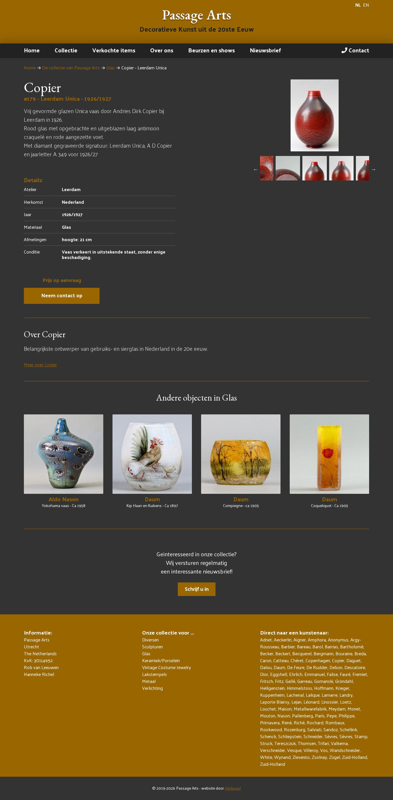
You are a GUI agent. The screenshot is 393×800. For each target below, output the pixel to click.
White (266, 757)
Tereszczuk (285, 743)
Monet (354, 708)
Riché (299, 722)
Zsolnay (319, 757)
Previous (256, 169)
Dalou (266, 667)
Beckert (282, 653)
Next (373, 169)
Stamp (360, 736)
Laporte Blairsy (274, 702)
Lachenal (295, 695)
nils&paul (233, 788)
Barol (317, 646)
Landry (346, 695)
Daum (279, 667)
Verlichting (152, 688)
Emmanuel (314, 674)
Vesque (294, 750)
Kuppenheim (272, 695)
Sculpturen (152, 646)
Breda (360, 653)
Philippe (346, 715)
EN (366, 4)
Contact (358, 50)
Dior (264, 674)
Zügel (334, 757)
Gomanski (323, 681)
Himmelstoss (299, 688)
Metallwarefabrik (310, 708)
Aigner (299, 639)
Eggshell (278, 674)
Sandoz (330, 729)
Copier (338, 660)
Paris (320, 715)
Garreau (304, 681)
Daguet (353, 660)
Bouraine (343, 653)
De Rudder (316, 667)
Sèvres (331, 736)
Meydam (337, 708)
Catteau (281, 660)
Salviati (314, 729)
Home (32, 50)
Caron (265, 660)
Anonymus (338, 639)
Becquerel (302, 653)
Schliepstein (290, 736)
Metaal (149, 681)
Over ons (161, 50)
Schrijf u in (197, 588)
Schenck (268, 736)
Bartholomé (351, 646)
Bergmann (323, 653)
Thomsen (307, 743)
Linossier (329, 702)
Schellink (348, 729)
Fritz (279, 681)
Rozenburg (294, 729)
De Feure (295, 667)
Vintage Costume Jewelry (166, 667)
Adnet (266, 639)
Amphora (317, 639)
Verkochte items (113, 50)
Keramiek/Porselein (161, 660)
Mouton (267, 715)
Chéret (297, 660)
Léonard (311, 702)
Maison (285, 708)
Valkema (339, 743)
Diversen (150, 639)
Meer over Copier (40, 364)
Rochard (315, 722)
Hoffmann (323, 688)
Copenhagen (318, 660)
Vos (324, 750)
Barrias (331, 646)
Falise (332, 674)
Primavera (270, 722)
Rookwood (271, 729)
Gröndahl (344, 681)
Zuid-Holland (354, 757)
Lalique (313, 695)
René (287, 722)
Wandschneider (345, 750)
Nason (283, 715)
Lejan (296, 702)
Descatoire (354, 667)
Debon (335, 667)
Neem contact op (61, 295)
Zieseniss (301, 757)
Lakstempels (154, 674)
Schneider (313, 736)
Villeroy (311, 750)
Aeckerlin (282, 639)
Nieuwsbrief (265, 50)
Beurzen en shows (211, 50)
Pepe (332, 715)
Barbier (288, 646)
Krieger (342, 688)
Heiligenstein (272, 688)
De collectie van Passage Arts (71, 67)
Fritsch (266, 681)
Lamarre (329, 695)
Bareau (303, 646)
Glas (110, 67)
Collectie (66, 50)
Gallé (290, 681)
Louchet (268, 708)
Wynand (282, 757)
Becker (266, 653)
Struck (266, 743)
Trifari (323, 743)
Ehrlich (295, 674)
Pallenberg (302, 715)
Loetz (345, 702)
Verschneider (272, 750)
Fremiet (359, 674)
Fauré (345, 674)
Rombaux (334, 722)
